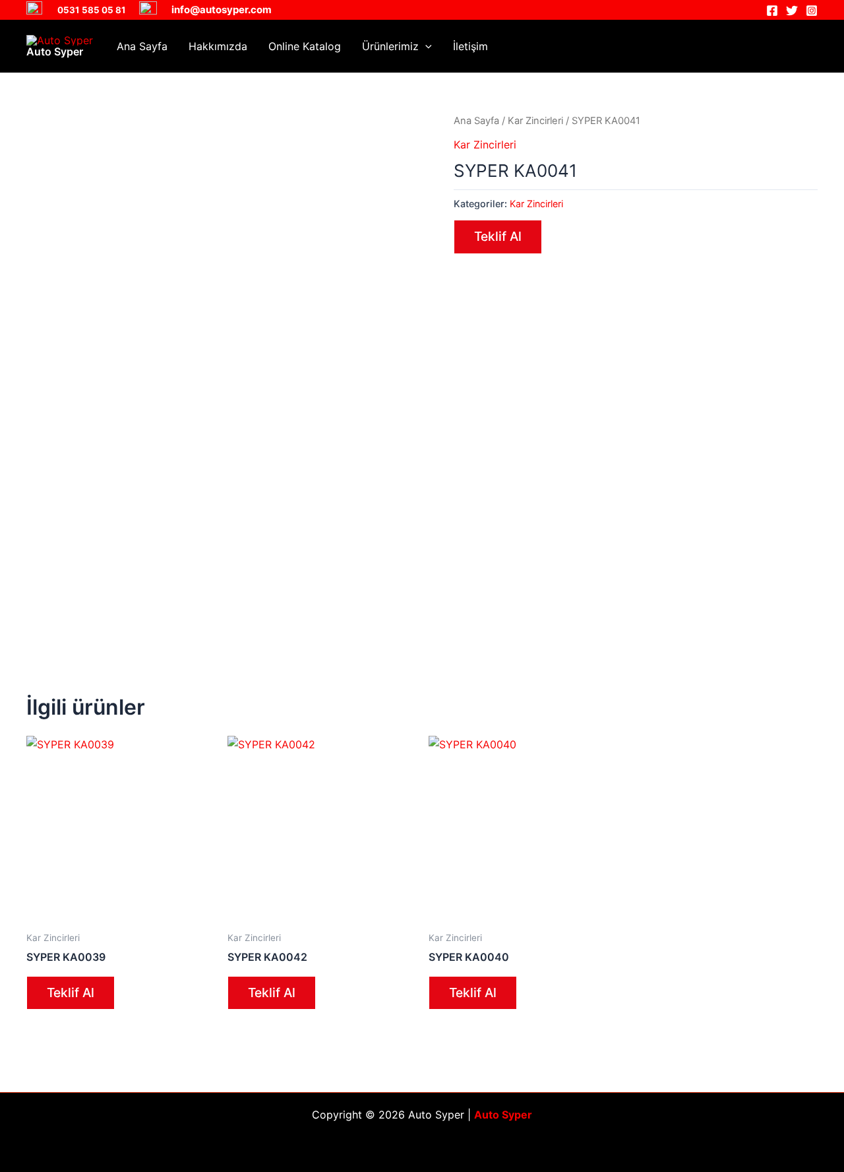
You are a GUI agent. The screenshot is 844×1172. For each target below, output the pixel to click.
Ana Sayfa (142, 46)
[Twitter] (792, 10)
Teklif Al (498, 236)
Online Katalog (304, 46)
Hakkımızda (218, 46)
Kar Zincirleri (535, 121)
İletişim (470, 46)
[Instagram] (812, 10)
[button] (425, 46)
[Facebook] (772, 10)
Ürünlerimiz (390, 46)
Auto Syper (54, 51)
